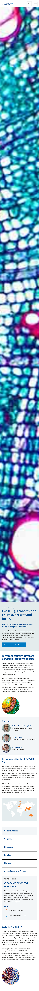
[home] (7, 3)
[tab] (19, 831)
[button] (35, 4)
